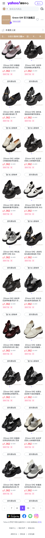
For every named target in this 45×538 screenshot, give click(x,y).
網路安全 (14, 534)
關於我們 (22, 528)
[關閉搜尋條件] (7, 9)
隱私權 (22, 534)
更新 (39, 522)
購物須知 (31, 528)
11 (33, 508)
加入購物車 (12, 128)
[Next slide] (20, 49)
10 (28, 508)
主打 (4, 36)
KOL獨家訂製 (35, 36)
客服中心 (12, 528)
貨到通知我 (11, 81)
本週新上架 (11, 30)
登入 (39, 3)
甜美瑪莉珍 (29, 36)
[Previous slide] (3, 49)
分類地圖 (31, 534)
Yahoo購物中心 (18, 3)
